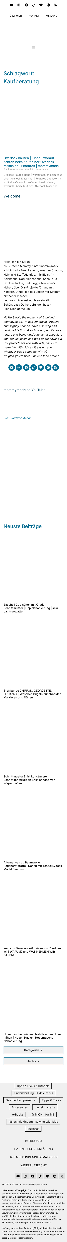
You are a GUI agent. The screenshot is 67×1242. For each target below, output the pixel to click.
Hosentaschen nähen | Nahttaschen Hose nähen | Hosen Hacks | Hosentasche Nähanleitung (32, 1037)
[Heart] (41, 5)
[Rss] (55, 5)
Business (33, 1129)
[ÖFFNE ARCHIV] (38, 1061)
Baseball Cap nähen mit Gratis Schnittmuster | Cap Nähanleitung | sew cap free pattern (31, 608)
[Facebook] (26, 5)
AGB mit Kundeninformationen (33, 1157)
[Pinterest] (48, 5)
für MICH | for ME (42, 1114)
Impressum (33, 1140)
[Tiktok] (33, 5)
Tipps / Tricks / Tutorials (32, 1086)
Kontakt (34, 15)
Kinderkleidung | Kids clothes (33, 1093)
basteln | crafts (45, 1107)
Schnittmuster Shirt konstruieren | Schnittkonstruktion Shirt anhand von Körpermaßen (29, 780)
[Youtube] (11, 5)
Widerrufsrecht (34, 1165)
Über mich (16, 15)
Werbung (51, 15)
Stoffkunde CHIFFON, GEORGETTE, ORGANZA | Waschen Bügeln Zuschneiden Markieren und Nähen (32, 694)
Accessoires (19, 1107)
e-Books (17, 1114)
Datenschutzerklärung (33, 1149)
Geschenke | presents (20, 1100)
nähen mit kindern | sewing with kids (33, 1121)
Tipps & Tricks (51, 1100)
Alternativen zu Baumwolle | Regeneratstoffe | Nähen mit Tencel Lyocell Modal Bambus (33, 866)
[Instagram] (19, 5)
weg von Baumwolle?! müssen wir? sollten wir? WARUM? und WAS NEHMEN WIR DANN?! (32, 951)
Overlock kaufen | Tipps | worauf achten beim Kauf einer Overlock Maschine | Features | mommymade (31, 162)
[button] (33, 47)
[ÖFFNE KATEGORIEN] (41, 1050)
